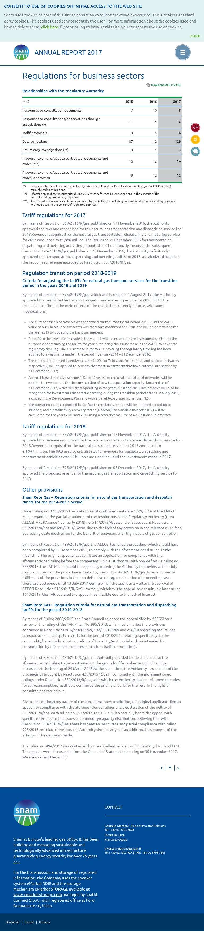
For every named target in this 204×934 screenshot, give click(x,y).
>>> (16, 861)
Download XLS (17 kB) (166, 84)
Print (195, 151)
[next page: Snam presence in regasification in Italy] (178, 768)
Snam (21, 52)
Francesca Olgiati (116, 839)
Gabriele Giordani (117, 825)
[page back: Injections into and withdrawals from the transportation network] (161, 768)
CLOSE (195, 36)
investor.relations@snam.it (123, 848)
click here (49, 27)
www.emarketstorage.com (37, 894)
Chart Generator (195, 127)
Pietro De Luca (115, 834)
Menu (183, 52)
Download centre (195, 139)
